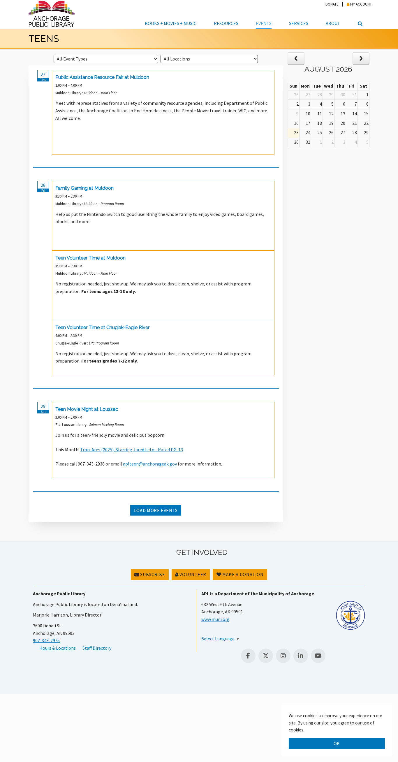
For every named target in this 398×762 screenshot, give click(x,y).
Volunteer (192, 574)
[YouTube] (318, 656)
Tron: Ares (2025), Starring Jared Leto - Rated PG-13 (131, 449)
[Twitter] (265, 656)
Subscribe (152, 574)
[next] (361, 58)
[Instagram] (283, 656)
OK (337, 743)
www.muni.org (215, 619)
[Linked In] (300, 656)
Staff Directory (96, 648)
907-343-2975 (46, 640)
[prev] (296, 58)
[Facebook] (248, 656)
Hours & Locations (57, 648)
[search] (359, 14)
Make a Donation (242, 574)
